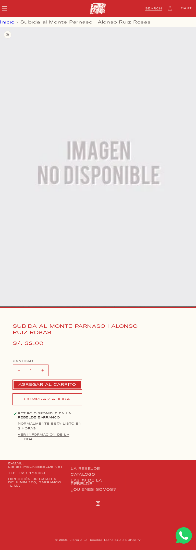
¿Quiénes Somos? (93, 489)
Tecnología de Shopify (122, 540)
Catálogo (83, 474)
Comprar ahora (47, 399)
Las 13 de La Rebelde (86, 482)
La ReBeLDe (85, 469)
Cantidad (23, 361)
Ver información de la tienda (43, 437)
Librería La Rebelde (85, 540)
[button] (153, 8)
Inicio (7, 22)
